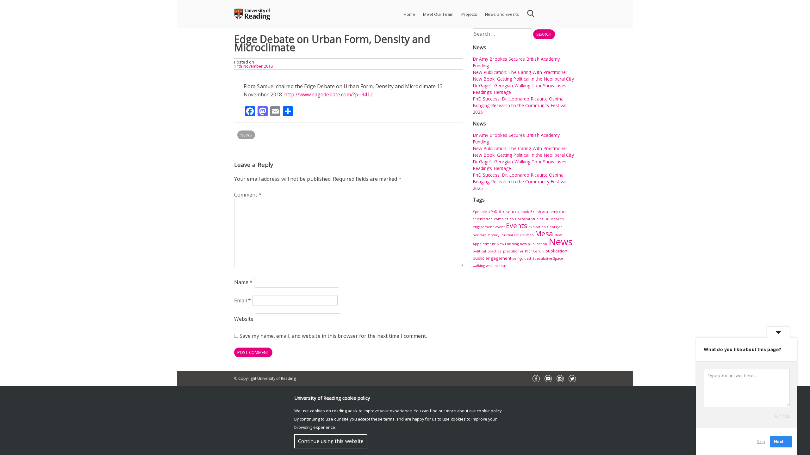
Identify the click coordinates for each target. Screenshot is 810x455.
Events (516, 225)
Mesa (544, 233)
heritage (480, 235)
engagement (483, 227)
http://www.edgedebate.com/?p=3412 (328, 94)
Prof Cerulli (534, 251)
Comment (248, 194)
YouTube (548, 378)
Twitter (572, 378)
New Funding (508, 244)
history (494, 235)
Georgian (555, 227)
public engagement (492, 258)
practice (495, 251)
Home (409, 14)
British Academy (544, 211)
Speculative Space (548, 258)
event (500, 227)
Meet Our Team (438, 14)
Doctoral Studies (529, 219)
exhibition (537, 227)
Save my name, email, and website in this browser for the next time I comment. (333, 335)
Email (242, 300)
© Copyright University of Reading (265, 378)
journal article (513, 235)
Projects (469, 14)
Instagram (560, 378)
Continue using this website (331, 441)
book (524, 211)
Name (243, 282)
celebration (483, 219)
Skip (761, 441)
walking (479, 266)
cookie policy (489, 411)
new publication (533, 244)
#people (480, 211)
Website (244, 318)
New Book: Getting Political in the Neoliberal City (523, 79)
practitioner (513, 251)
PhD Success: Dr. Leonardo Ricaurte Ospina (518, 99)
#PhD (492, 211)
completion (504, 219)
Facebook (536, 378)
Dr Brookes (554, 219)
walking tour (496, 266)
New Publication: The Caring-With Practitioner (520, 72)
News (246, 135)
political (479, 251)
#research (509, 211)
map (530, 235)
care (563, 211)
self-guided (522, 258)
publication (556, 251)
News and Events (502, 14)
